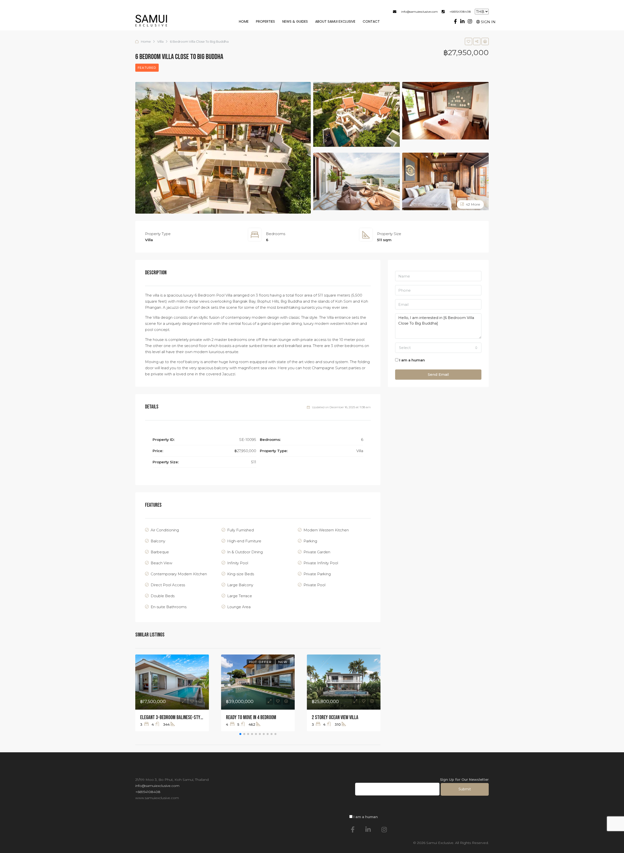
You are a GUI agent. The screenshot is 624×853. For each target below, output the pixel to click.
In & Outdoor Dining (245, 552)
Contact (371, 21)
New (282, 662)
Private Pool (314, 585)
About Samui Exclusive (335, 21)
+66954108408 (460, 11)
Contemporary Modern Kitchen (179, 574)
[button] (240, 734)
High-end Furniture (244, 541)
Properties (265, 21)
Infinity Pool (237, 563)
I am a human (411, 360)
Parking (310, 541)
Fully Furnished (240, 530)
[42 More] (445, 181)
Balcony (158, 541)
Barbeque (160, 552)
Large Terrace (239, 596)
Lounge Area (239, 607)
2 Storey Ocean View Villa (335, 717)
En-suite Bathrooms (168, 607)
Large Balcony (240, 585)
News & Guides (295, 21)
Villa (160, 41)
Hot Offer (261, 662)
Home (244, 21)
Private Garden (316, 552)
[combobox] (438, 348)
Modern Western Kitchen (326, 530)
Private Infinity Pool (320, 563)
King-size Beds (240, 574)
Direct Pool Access (168, 585)
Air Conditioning (165, 530)
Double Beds (163, 596)
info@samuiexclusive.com (419, 11)
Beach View (161, 563)
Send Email (438, 374)
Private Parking (317, 574)
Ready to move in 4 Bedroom (251, 717)
